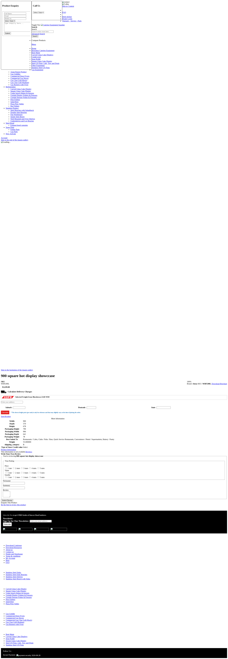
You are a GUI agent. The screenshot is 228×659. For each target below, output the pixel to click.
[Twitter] (19, 651)
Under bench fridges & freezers (17, 593)
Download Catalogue (14, 545)
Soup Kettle (10, 639)
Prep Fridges (10, 600)
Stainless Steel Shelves (14, 577)
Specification (6, 416)
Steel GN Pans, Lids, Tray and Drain (19, 643)
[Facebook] (16, 651)
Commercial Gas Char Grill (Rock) (19, 620)
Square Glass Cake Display (16, 591)
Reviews (29, 452)
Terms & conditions (13, 556)
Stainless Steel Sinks (13, 572)
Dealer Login (67, 19)
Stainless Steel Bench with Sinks (18, 579)
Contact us (10, 552)
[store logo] (53, 25)
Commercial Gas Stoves (15, 618)
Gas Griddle (10, 614)
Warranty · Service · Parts (71, 21)
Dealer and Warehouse (14, 554)
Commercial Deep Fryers (15, 616)
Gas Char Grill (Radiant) (15, 622)
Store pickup (67, 17)
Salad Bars (10, 602)
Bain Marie (10, 634)
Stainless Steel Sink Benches (16, 575)
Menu (34, 44)
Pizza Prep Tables (12, 604)
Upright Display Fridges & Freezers (19, 595)
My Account (10, 558)
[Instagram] (13, 651)
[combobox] (43, 31)
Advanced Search (38, 34)
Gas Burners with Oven (15, 624)
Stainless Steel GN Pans (15, 645)
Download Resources (14, 548)
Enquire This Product (9, 503)
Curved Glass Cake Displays (16, 637)
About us (9, 550)
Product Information (8, 450)
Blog (7, 560)
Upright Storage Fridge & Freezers (19, 597)
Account (4, 138)
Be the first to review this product (13, 505)
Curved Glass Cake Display (16, 589)
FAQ (64, 12)
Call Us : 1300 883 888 (15, 535)
